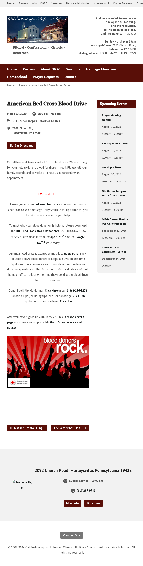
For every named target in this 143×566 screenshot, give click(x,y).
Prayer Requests (123, 3)
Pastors (23, 3)
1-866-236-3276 (77, 290)
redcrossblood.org (46, 204)
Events (23, 85)
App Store (58, 237)
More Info (72, 503)
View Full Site (71, 535)
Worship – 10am (112, 167)
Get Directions (23, 145)
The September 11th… (68, 428)
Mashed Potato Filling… (28, 428)
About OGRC (39, 3)
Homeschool (101, 3)
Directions (93, 503)
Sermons (56, 3)
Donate (70, 76)
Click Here (51, 290)
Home (11, 3)
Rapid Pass (71, 253)
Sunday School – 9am (115, 143)
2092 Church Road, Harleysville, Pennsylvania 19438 (83, 470)
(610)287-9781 (86, 490)
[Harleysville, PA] (23, 487)
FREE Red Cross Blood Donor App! (38, 230)
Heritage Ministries (77, 3)
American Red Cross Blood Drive (50, 85)
